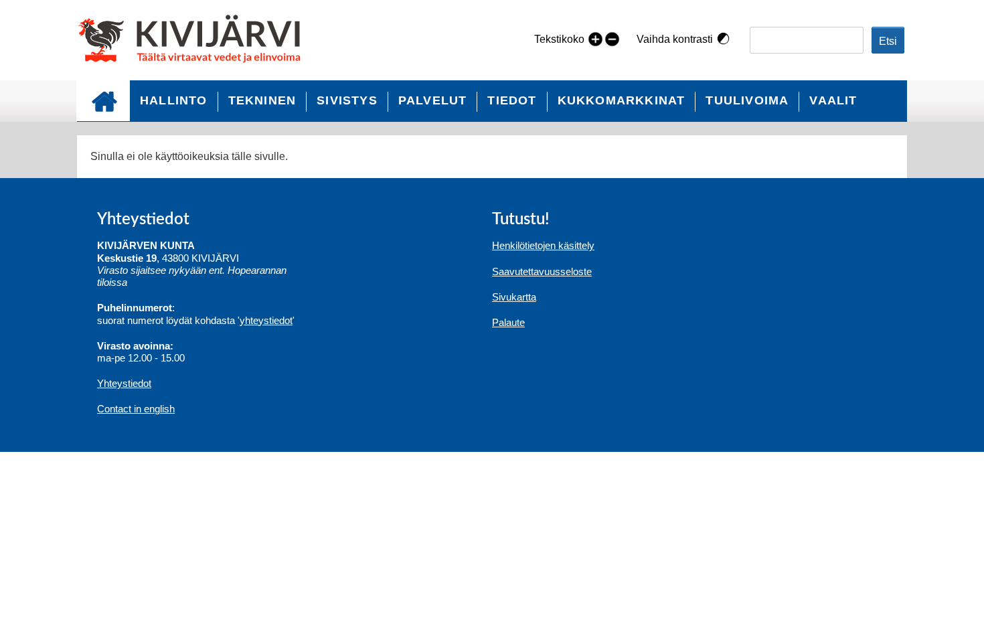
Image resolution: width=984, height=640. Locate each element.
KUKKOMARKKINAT (621, 100)
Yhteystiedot (124, 383)
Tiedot (511, 100)
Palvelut (432, 100)
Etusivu (103, 100)
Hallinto (174, 100)
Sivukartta (514, 297)
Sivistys (347, 100)
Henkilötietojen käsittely (543, 245)
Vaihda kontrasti (675, 39)
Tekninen (262, 100)
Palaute (508, 322)
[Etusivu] (195, 40)
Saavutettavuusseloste (542, 271)
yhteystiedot (266, 320)
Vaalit (833, 100)
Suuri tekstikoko (595, 38)
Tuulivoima (747, 100)
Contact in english (136, 408)
